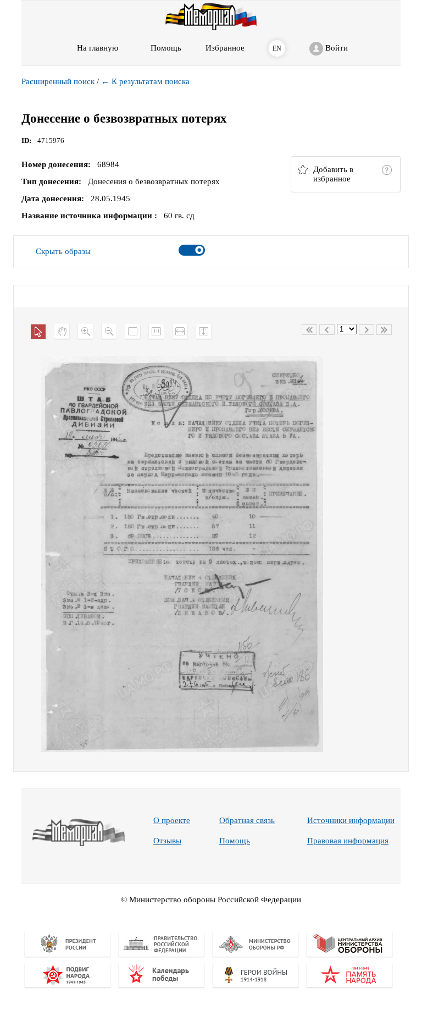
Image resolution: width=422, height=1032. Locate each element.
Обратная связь (247, 820)
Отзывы (167, 840)
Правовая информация (347, 840)
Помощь (234, 840)
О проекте (171, 820)
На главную (97, 47)
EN (277, 48)
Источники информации (351, 820)
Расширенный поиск (58, 81)
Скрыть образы (63, 251)
